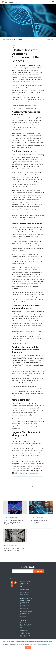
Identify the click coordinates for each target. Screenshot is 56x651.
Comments (27, 492)
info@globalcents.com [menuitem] (25, 637)
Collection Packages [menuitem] (25, 600)
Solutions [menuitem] (22, 578)
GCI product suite (33, 136)
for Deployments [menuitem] (24, 608)
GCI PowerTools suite (28, 464)
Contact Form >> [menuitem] (24, 630)
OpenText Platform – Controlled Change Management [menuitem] (25, 589)
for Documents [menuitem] (23, 610)
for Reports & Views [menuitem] (25, 613)
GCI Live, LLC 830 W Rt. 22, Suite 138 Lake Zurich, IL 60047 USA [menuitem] (25, 625)
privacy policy (49, 644)
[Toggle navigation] (53, 2)
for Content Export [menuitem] (24, 605)
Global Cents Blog (8, 39)
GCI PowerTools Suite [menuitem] (26, 598)
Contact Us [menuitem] (23, 620)
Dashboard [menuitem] (22, 607)
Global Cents (22, 47)
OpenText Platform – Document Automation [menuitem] (25, 580)
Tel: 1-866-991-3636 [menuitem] (25, 632)
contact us (33, 473)
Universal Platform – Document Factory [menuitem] (25, 593)
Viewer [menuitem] (22, 614)
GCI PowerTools (15, 45)
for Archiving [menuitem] (23, 603)
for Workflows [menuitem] (23, 616)
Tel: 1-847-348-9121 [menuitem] (25, 633)
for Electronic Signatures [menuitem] (26, 611)
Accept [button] (28, 647)
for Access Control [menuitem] (24, 602)
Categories (50, 39)
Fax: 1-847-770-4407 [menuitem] (25, 635)
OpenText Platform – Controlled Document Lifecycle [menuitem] (25, 585)
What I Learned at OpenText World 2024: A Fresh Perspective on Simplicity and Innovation (13, 522)
